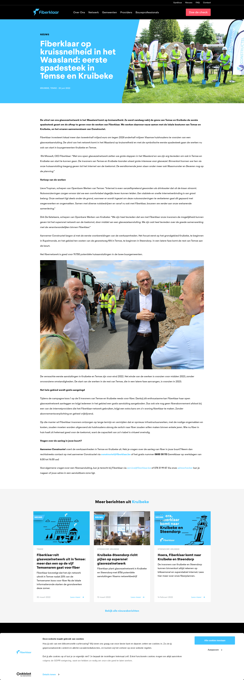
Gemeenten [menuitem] (109, 12)
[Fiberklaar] (46, 12)
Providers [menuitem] (126, 12)
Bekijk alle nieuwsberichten (122, 610)
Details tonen (49, 674)
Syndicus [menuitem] (177, 2)
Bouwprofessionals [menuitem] (147, 12)
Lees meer (75, 597)
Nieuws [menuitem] (188, 2)
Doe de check (198, 12)
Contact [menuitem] (207, 2)
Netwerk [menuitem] (93, 12)
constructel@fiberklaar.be (116, 454)
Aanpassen (213, 650)
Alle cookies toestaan (214, 640)
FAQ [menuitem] (198, 2)
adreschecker (185, 467)
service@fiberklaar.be (139, 467)
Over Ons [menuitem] (79, 12)
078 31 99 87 (160, 467)
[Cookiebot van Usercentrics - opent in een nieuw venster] (24, 674)
